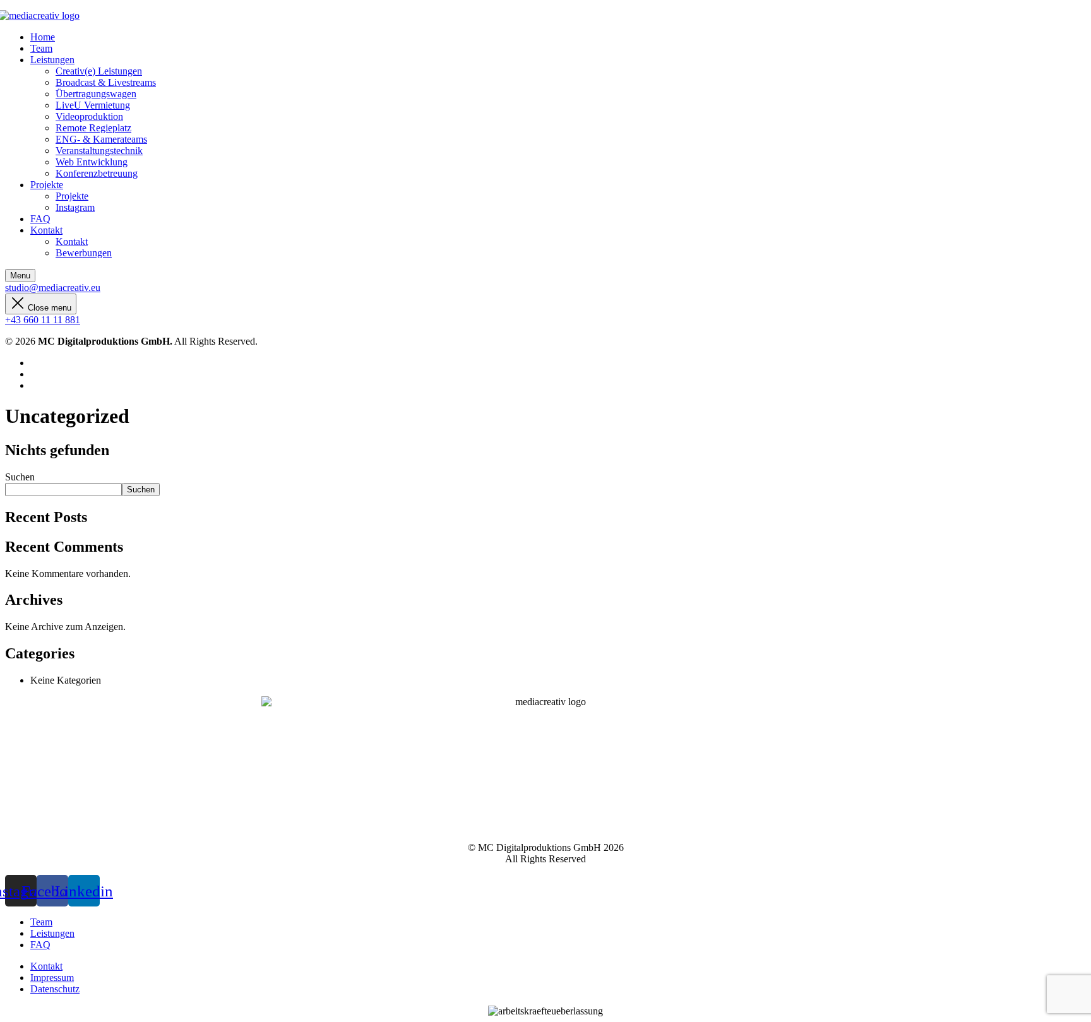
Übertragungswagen (96, 93)
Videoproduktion (89, 116)
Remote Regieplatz (93, 127)
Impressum (52, 977)
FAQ (40, 218)
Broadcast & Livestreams (106, 82)
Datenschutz (55, 988)
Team (41, 48)
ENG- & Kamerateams (101, 139)
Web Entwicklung (92, 162)
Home (42, 37)
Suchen (20, 477)
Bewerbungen (84, 252)
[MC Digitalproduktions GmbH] (42, 15)
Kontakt (46, 230)
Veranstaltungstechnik (99, 150)
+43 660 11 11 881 (42, 319)
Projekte (46, 184)
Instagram (75, 207)
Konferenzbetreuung (97, 173)
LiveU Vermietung (93, 105)
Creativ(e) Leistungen (99, 71)
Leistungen (52, 59)
